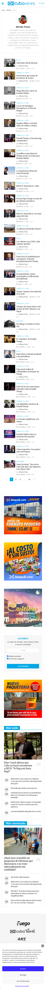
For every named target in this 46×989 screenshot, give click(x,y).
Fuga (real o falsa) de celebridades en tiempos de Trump (27, 371)
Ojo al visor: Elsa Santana (20, 877)
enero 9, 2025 (35, 297)
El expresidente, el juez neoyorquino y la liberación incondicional (27, 276)
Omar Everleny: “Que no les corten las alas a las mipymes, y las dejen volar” (28, 466)
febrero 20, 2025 (23, 206)
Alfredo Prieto (23, 66)
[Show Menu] (3, 3)
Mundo (9, 10)
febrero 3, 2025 (22, 249)
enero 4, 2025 (35, 314)
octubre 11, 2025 (23, 68)
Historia (19, 321)
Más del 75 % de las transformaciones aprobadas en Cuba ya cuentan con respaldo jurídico (25, 893)
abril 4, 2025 (35, 81)
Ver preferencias (23, 981)
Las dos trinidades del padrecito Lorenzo (26, 811)
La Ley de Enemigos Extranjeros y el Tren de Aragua (26, 108)
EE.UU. (15, 10)
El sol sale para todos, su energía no (24, 788)
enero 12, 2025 (22, 284)
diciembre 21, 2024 (23, 347)
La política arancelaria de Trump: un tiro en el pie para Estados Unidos (28, 155)
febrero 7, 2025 (22, 234)
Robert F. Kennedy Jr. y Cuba (27, 186)
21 (29, 479)
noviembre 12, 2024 (24, 427)
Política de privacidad (22, 986)
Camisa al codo (22, 72)
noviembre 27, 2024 (24, 397)
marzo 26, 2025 (22, 116)
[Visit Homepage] (21, 3)
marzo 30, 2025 (22, 99)
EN (43, 3)
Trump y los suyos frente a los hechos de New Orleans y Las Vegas (28, 309)
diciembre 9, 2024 (23, 362)
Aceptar (23, 969)
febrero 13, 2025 (23, 222)
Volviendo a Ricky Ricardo (26, 63)
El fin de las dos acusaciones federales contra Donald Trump (27, 389)
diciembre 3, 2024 (23, 379)
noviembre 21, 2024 (24, 412)
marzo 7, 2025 (22, 164)
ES (40, 3)
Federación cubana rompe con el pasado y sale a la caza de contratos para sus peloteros (26, 804)
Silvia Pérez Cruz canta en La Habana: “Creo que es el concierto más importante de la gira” (26, 781)
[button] (43, 946)
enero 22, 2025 (22, 267)
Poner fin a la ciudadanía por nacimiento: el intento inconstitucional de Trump (28, 259)
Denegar (23, 975)
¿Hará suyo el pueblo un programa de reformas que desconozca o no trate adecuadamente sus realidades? (18, 864)
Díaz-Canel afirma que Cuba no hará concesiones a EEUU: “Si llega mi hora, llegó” (18, 767)
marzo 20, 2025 (22, 131)
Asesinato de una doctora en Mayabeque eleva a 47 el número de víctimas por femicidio (26, 795)
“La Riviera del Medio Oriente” (28, 229)
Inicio (3, 10)
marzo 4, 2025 (22, 179)
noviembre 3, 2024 (23, 457)
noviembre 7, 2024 (23, 442)
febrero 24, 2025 (23, 191)
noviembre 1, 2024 (23, 474)
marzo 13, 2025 (22, 146)
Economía (20, 461)
